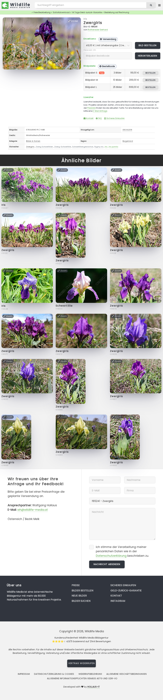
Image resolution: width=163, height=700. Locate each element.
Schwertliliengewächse (82, 146)
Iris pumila (113, 146)
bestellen (150, 73)
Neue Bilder (79, 595)
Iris (85, 18)
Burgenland (128, 141)
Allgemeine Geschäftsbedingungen (126, 674)
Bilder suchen (81, 601)
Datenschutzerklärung (111, 556)
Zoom (74, 21)
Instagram (117, 601)
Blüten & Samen (33, 141)
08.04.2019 (127, 129)
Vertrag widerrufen (81, 663)
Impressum (24, 674)
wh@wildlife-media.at (32, 510)
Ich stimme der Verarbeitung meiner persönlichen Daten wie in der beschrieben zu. (122, 551)
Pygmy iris (98, 146)
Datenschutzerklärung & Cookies (54, 674)
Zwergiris (93, 22)
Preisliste (91, 108)
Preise (76, 585)
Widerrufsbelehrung (90, 674)
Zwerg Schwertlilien (44, 146)
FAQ (99, 118)
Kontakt (89, 118)
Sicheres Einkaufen (115, 118)
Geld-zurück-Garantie (126, 590)
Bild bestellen (148, 45)
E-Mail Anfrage (100, 111)
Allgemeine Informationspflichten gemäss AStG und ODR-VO (82, 678)
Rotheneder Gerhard (98, 29)
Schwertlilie (64, 305)
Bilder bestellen (82, 590)
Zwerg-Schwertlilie (62, 146)
